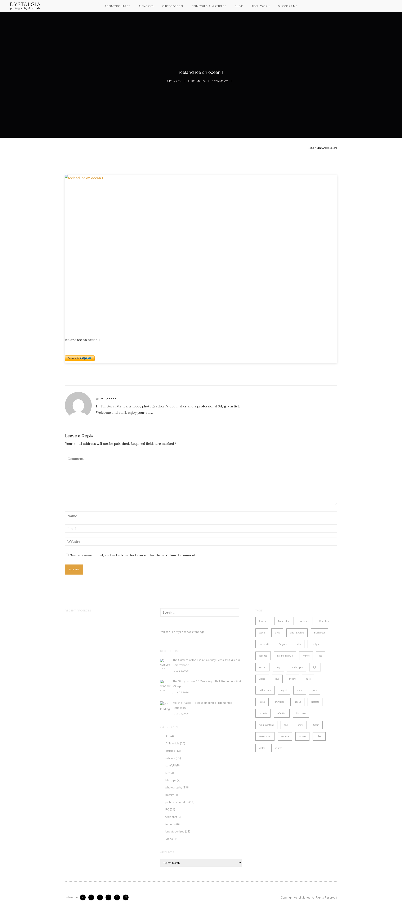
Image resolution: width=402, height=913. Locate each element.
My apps (170, 780)
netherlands (265, 690)
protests (263, 713)
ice (320, 655)
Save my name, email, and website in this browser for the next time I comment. (133, 555)
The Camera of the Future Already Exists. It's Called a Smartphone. (206, 662)
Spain (316, 724)
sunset (302, 736)
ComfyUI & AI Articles (209, 6)
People (262, 701)
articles (170, 750)
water (262, 748)
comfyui (315, 644)
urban (319, 736)
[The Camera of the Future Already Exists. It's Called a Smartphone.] (165, 664)
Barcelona (324, 621)
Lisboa (262, 678)
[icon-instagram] (109, 897)
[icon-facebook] (84, 897)
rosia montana (266, 724)
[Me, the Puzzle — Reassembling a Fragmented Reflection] (165, 706)
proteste (315, 701)
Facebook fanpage (192, 631)
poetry (169, 794)
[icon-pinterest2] (101, 897)
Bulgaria (282, 644)
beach (262, 632)
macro (292, 678)
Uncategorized (174, 831)
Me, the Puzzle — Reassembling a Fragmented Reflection (202, 705)
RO (167, 809)
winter (278, 748)
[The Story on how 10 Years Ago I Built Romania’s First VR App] (165, 685)
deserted (263, 655)
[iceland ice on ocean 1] (201, 252)
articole (170, 758)
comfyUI (170, 765)
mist (308, 678)
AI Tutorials (172, 743)
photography (173, 787)
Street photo (265, 736)
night (284, 690)
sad (286, 724)
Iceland (262, 667)
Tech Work (261, 6)
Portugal (279, 701)
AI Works (146, 6)
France (306, 655)
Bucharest (319, 632)
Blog (239, 6)
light (315, 667)
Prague (297, 701)
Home (311, 147)
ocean (300, 690)
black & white (297, 632)
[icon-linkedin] (118, 897)
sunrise (285, 736)
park (314, 690)
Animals (304, 621)
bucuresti (264, 644)
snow (300, 724)
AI (166, 736)
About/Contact (117, 6)
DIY (167, 772)
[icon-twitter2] (92, 897)
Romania (301, 713)
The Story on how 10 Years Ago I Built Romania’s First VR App (207, 684)
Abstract (263, 621)
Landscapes (296, 667)
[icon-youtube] (126, 897)
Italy (278, 667)
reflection (281, 713)
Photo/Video (172, 6)
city (299, 644)
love (277, 678)
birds (277, 632)
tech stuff (171, 816)
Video (169, 838)
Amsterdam (284, 621)
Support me (288, 6)
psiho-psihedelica (177, 802)
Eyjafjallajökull (285, 655)
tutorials (170, 824)
